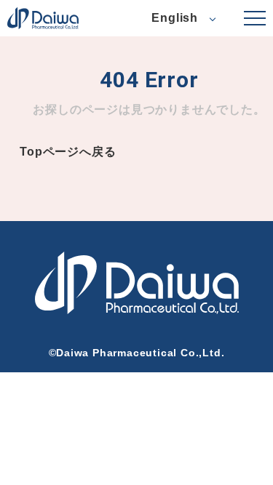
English (174, 18)
